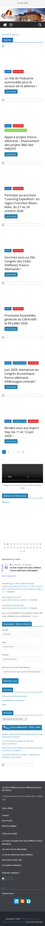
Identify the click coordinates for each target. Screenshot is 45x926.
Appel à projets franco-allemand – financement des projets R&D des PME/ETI (21, 143)
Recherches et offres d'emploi (16, 130)
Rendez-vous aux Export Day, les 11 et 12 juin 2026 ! (21, 432)
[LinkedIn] (17, 901)
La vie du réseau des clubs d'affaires (17, 854)
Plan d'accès (7, 820)
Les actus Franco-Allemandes (14, 849)
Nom (4, 642)
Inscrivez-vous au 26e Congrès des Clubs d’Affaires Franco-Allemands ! (19, 263)
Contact (5, 815)
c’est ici (35, 616)
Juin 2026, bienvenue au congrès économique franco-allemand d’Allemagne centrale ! (21, 375)
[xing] (29, 901)
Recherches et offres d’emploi (14, 696)
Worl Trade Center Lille (12, 860)
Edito (4, 704)
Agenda (8, 71)
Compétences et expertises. (13, 700)
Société (5, 630)
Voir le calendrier (9, 576)
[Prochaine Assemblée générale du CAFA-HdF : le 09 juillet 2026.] (22, 293)
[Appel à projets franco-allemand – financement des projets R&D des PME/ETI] (22, 110)
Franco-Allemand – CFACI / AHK (25, 727)
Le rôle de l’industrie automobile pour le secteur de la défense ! (20, 82)
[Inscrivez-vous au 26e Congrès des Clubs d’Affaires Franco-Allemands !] (22, 234)
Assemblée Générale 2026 (13, 605)
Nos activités (18, 71)
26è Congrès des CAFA (11, 597)
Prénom (5, 655)
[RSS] (22, 900)
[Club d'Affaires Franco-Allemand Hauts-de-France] (22, 10)
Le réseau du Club (20, 363)
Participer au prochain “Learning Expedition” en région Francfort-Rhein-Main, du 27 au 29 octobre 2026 (22, 203)
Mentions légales (9, 826)
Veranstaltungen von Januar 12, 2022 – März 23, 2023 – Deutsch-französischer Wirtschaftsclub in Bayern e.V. (22, 589)
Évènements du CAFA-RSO (17, 600)
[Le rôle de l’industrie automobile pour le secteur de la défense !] (22, 55)
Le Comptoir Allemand (11, 865)
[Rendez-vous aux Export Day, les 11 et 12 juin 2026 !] (22, 405)
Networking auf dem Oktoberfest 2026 (18, 583)
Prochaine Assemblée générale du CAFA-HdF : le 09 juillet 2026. (21, 319)
